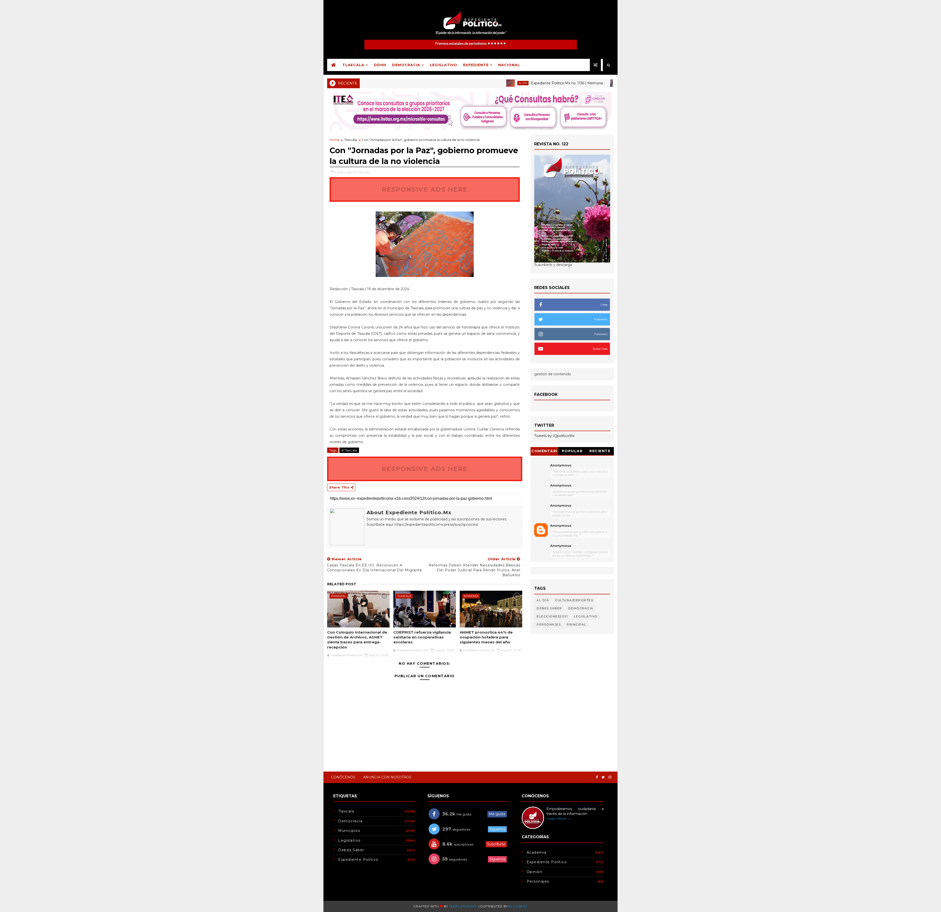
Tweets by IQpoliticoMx (554, 436)
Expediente (476, 65)
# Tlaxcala (349, 450)
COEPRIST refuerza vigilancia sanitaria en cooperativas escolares (422, 637)
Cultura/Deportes (574, 600)
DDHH (380, 65)
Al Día (490, 83)
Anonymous (560, 465)
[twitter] (603, 777)
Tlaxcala (353, 65)
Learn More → (558, 818)
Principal (597, 83)
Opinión (535, 872)
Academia (537, 852)
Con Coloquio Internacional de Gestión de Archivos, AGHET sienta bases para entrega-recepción (357, 640)
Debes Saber (549, 608)
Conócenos (343, 777)
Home (335, 140)
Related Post (341, 584)
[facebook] (597, 777)
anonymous (560, 525)
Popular (572, 451)
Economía (471, 596)
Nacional (509, 65)
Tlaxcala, (364, 172)
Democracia (406, 65)
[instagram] (610, 777)
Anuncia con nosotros (387, 777)
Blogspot (517, 906)
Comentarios (544, 452)
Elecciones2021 (552, 616)
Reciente (599, 451)
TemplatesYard (463, 906)
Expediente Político (358, 859)
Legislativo (443, 65)
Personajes (549, 624)
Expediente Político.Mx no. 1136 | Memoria (534, 83)
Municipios (349, 830)
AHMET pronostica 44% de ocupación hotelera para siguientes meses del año (486, 637)
